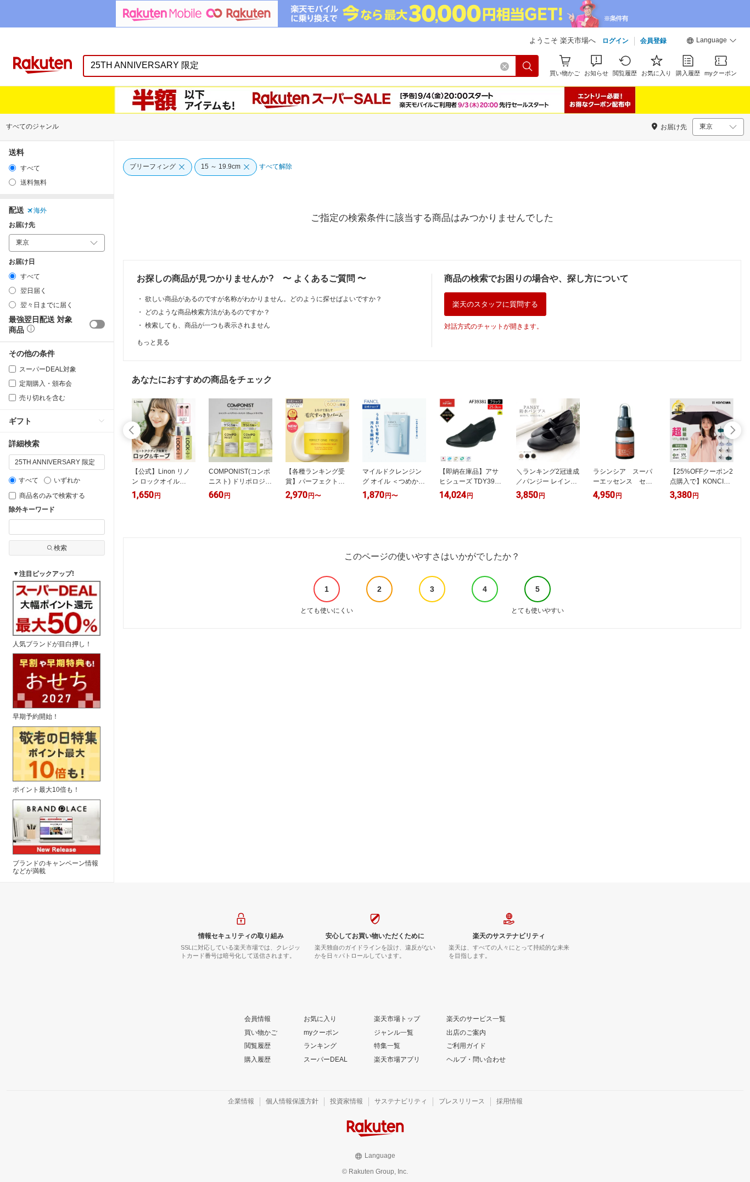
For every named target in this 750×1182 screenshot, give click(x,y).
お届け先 (22, 225)
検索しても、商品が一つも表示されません (207, 325)
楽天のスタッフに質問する (495, 304)
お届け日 (22, 261)
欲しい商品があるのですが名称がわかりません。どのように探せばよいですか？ (263, 299)
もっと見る (153, 342)
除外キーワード (32, 509)
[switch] (97, 324)
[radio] (12, 167)
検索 (60, 548)
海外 (40, 210)
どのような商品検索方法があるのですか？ (207, 312)
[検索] (528, 66)
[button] (711, 42)
